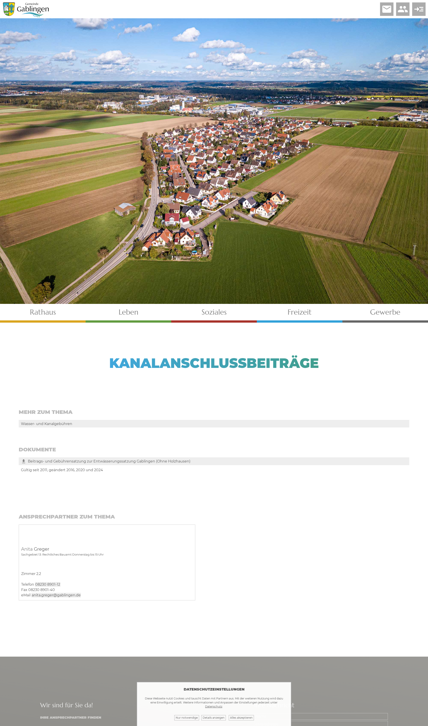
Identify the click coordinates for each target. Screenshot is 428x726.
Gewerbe (385, 312)
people (402, 9)
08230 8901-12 (47, 584)
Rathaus (43, 312)
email (386, 9)
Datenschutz (213, 706)
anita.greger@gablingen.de (56, 595)
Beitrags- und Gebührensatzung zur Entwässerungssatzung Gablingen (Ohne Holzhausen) (109, 461)
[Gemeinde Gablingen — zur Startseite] (33, 16)
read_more (419, 9)
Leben (128, 312)
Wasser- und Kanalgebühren (46, 424)
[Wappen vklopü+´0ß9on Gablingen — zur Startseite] (9, 14)
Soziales (214, 312)
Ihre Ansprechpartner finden (70, 717)
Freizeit (300, 312)
